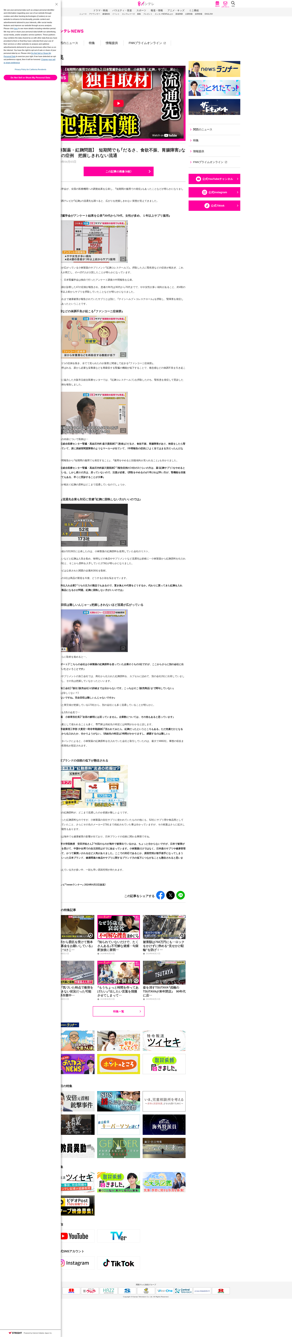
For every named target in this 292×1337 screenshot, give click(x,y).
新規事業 (179, 14)
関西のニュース (67, 43)
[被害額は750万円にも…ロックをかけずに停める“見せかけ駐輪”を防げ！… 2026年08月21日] (164, 916)
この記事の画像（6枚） (119, 171)
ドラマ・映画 (100, 10)
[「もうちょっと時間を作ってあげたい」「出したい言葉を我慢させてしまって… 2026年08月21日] (118, 962)
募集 (139, 14)
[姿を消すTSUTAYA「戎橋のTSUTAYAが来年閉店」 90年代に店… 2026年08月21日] (164, 962)
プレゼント (147, 14)
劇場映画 (106, 14)
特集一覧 (118, 1011)
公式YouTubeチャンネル (217, 178)
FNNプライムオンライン (145, 43)
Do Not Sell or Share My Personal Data (30, 77)
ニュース (83, 14)
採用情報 (198, 14)
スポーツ (141, 10)
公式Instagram (218, 192)
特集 (92, 43)
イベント (116, 14)
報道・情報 (157, 10)
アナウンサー (94, 14)
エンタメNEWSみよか (164, 14)
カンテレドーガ (128, 14)
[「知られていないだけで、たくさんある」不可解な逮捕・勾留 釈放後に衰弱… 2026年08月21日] (118, 916)
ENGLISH (209, 14)
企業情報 (189, 14)
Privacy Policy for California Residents (30, 69)
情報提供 (112, 43)
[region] (146, 43)
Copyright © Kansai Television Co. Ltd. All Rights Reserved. (146, 1297)
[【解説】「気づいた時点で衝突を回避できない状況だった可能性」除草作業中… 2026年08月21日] (73, 962)
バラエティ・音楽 (122, 10)
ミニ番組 (194, 10)
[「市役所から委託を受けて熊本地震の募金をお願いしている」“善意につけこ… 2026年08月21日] (73, 916)
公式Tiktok (217, 205)
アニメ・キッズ (175, 10)
